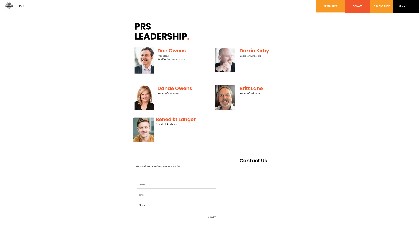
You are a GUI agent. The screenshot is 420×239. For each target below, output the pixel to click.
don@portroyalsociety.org (171, 58)
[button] (401, 6)
